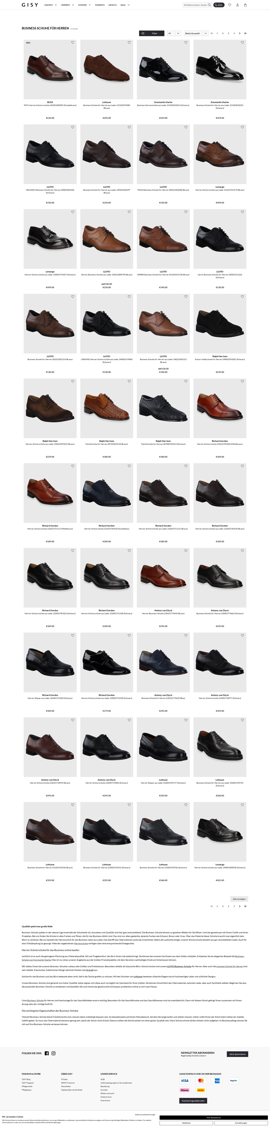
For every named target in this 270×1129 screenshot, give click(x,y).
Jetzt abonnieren (237, 1054)
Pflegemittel (27, 1086)
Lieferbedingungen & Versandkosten (116, 1083)
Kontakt (104, 1090)
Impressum (105, 1100)
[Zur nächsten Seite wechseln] (240, 33)
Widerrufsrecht (107, 1093)
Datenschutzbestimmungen (145, 1115)
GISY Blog (26, 1079)
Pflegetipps (27, 1090)
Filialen (64, 1079)
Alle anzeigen (239, 899)
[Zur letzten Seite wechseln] (245, 33)
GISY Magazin (28, 1083)
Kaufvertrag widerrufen (193, 1100)
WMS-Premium (68, 1083)
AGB (103, 1079)
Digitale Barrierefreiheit (71, 1090)
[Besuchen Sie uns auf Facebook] (45, 1053)
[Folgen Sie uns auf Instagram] (52, 1053)
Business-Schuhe (35, 1000)
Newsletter (66, 1086)
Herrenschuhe (81, 943)
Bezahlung (105, 1086)
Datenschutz (106, 1097)
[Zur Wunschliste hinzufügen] (73, 42)
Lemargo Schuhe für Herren (229, 966)
